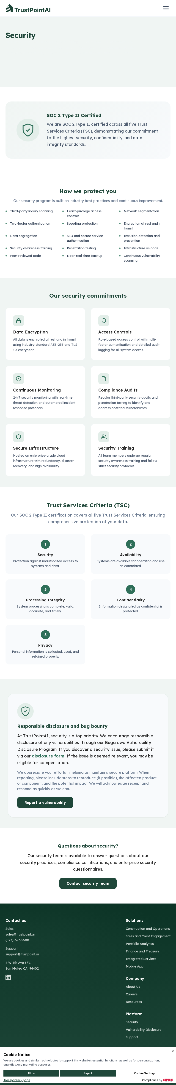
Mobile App (134, 966)
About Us (133, 987)
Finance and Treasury (142, 951)
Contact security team (88, 883)
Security (132, 1022)
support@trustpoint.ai (22, 954)
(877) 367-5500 (17, 940)
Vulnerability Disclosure (143, 1030)
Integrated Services (141, 959)
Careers (132, 994)
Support (132, 1037)
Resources (134, 1002)
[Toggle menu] (165, 8)
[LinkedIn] (22, 977)
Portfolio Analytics (140, 944)
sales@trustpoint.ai (20, 934)
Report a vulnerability (45, 802)
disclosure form (48, 756)
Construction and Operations (148, 929)
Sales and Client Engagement (148, 936)
